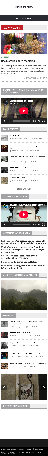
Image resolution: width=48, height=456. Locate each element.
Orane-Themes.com (34, 449)
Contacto (20, 452)
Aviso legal (30, 452)
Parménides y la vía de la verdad (21, 332)
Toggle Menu (25, 18)
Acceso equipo (9, 454)
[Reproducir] (4, 121)
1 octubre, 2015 (34, 78)
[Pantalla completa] (43, 121)
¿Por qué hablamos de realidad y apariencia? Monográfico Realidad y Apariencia (23, 242)
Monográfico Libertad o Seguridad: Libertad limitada (19, 257)
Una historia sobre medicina (18, 61)
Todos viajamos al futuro (25, 262)
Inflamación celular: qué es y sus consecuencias (28, 364)
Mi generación (15, 135)
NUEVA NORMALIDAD (17, 178)
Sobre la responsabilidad (19, 167)
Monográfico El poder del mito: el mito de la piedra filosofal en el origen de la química (23, 249)
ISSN (39, 452)
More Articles (24, 189)
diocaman (6, 265)
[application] (24, 110)
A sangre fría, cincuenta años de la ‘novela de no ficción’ (23, 266)
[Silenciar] (39, 121)
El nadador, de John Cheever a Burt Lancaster (26, 353)
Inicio (3, 452)
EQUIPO (11, 452)
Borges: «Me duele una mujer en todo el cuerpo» (28, 343)
